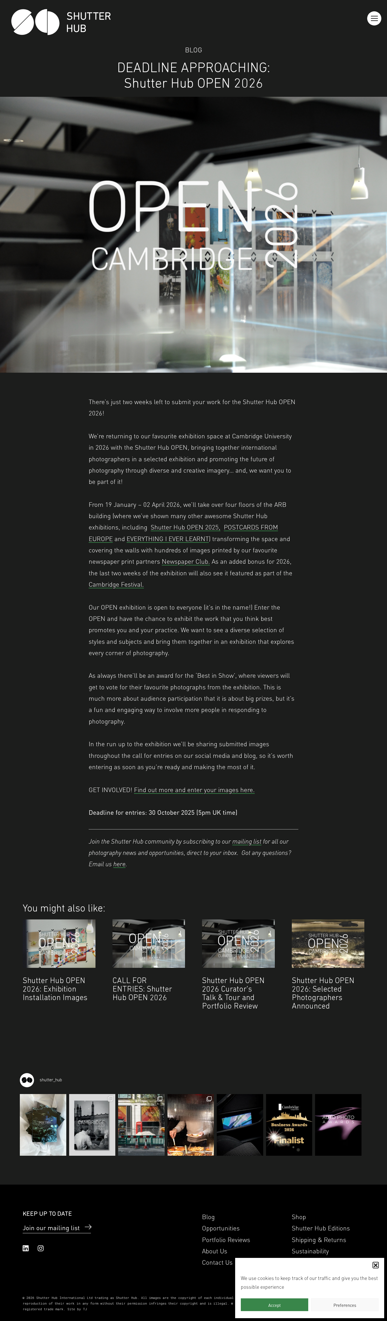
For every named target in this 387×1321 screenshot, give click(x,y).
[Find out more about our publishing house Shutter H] (240, 1125)
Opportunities (221, 1227)
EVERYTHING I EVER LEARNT (168, 538)
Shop (299, 1216)
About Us (214, 1250)
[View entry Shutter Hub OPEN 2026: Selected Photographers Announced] (328, 943)
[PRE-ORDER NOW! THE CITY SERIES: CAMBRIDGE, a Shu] (92, 1125)
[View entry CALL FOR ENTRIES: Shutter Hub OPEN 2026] (148, 943)
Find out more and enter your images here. (194, 789)
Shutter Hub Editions (321, 1227)
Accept (274, 1304)
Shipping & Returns (319, 1239)
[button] (376, 1265)
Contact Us (217, 1262)
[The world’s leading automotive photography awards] (338, 1125)
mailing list (246, 841)
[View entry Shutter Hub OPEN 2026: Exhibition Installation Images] (59, 943)
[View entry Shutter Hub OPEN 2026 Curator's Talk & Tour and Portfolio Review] (238, 943)
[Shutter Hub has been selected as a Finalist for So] (289, 1125)
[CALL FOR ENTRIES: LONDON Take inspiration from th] (141, 1125)
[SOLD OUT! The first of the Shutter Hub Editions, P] (43, 1125)
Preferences (344, 1304)
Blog (193, 49)
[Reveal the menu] (374, 18)
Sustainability (310, 1250)
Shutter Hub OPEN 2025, (185, 526)
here (119, 863)
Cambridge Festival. (116, 584)
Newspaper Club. (186, 561)
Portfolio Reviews (226, 1239)
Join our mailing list (51, 1227)
